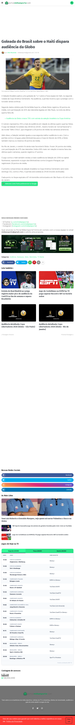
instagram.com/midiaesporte (24, 226)
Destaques (20, 257)
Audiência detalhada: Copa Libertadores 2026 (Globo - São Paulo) (18, 325)
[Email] (38, 262)
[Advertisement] (37, 23)
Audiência (13, 257)
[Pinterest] (34, 262)
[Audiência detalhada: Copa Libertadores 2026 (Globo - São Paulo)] (18, 313)
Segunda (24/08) (13, 551)
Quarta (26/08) (61, 551)
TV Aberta (41, 257)
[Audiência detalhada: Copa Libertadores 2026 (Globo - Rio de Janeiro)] (56, 313)
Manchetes (33, 257)
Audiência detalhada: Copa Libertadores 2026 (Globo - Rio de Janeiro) (54, 327)
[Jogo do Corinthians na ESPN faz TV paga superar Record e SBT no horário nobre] (56, 279)
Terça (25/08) (37, 551)
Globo (27, 257)
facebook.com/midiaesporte (23, 224)
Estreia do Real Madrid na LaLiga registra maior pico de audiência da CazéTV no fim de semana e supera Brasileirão (16, 295)
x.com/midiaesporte (20, 222)
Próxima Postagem (67, 334)
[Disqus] (37, 360)
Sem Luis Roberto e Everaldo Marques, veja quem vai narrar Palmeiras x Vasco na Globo (36, 519)
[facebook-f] (33, 708)
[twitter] (37, 708)
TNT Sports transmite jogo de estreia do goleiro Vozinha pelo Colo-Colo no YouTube (42, 526)
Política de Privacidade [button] (14, 721)
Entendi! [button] (69, 720)
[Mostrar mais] (43, 262)
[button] (2, 2)
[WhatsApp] (30, 262)
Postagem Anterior (8, 334)
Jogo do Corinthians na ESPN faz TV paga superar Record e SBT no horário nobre (55, 293)
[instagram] (42, 708)
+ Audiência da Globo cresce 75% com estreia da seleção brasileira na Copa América (37, 118)
